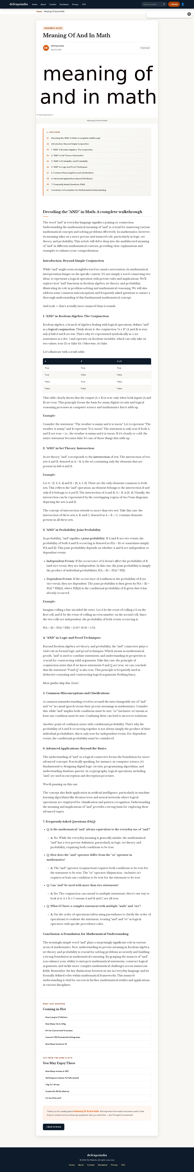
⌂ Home (174, 4)
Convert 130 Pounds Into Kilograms (62, 1037)
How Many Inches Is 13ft (57, 1071)
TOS (84, 4)
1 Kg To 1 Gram (52, 1084)
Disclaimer (64, 4)
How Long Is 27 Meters (56, 1017)
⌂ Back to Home (53, 1127)
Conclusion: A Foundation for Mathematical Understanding (78, 190)
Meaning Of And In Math (86, 1111)
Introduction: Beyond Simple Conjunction (70, 144)
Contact (52, 4)
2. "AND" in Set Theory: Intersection (67, 155)
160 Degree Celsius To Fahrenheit (62, 1077)
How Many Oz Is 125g (55, 1023)
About (43, 4)
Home (34, 4)
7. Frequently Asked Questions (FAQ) (68, 184)
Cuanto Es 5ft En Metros (57, 1091)
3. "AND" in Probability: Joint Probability (69, 161)
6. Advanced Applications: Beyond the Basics (72, 178)
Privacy (75, 4)
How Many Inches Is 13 (56, 1044)
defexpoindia (19, 4)
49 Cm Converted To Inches (59, 1030)
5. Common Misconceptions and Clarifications (72, 172)
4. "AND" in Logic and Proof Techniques (69, 167)
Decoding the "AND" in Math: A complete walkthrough (75, 138)
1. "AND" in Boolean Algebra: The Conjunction (72, 149)
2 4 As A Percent (53, 1098)
